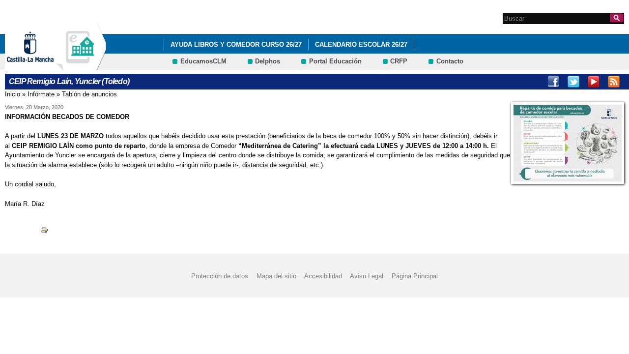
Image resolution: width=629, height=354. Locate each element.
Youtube (594, 82)
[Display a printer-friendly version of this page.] (44, 229)
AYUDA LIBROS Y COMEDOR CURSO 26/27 (236, 44)
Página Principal (415, 276)
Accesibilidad (323, 276)
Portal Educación (335, 61)
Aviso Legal (366, 276)
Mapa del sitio (276, 276)
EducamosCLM (203, 61)
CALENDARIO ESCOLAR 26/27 (361, 44)
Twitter (573, 82)
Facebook (553, 82)
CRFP (398, 61)
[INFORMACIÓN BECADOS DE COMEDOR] (567, 143)
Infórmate (41, 94)
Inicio (12, 94)
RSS (614, 82)
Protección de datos (219, 276)
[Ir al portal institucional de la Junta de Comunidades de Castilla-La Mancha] (42, 65)
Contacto (449, 61)
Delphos (267, 61)
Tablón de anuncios (89, 94)
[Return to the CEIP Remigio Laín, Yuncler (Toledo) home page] (81, 65)
